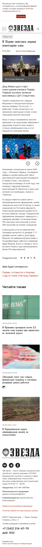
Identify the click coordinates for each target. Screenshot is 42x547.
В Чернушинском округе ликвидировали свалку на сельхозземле (15, 432)
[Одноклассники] (24, 257)
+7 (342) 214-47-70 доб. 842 (15, 530)
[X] (31, 257)
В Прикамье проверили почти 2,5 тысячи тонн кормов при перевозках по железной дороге (20, 330)
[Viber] (34, 257)
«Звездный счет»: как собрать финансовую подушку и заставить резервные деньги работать (19, 380)
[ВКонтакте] (21, 257)
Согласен (21, 16)
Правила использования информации (17, 506)
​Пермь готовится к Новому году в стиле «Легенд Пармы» (20, 274)
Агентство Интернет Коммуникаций (17, 544)
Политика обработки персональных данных (20, 511)
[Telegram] (27, 257)
